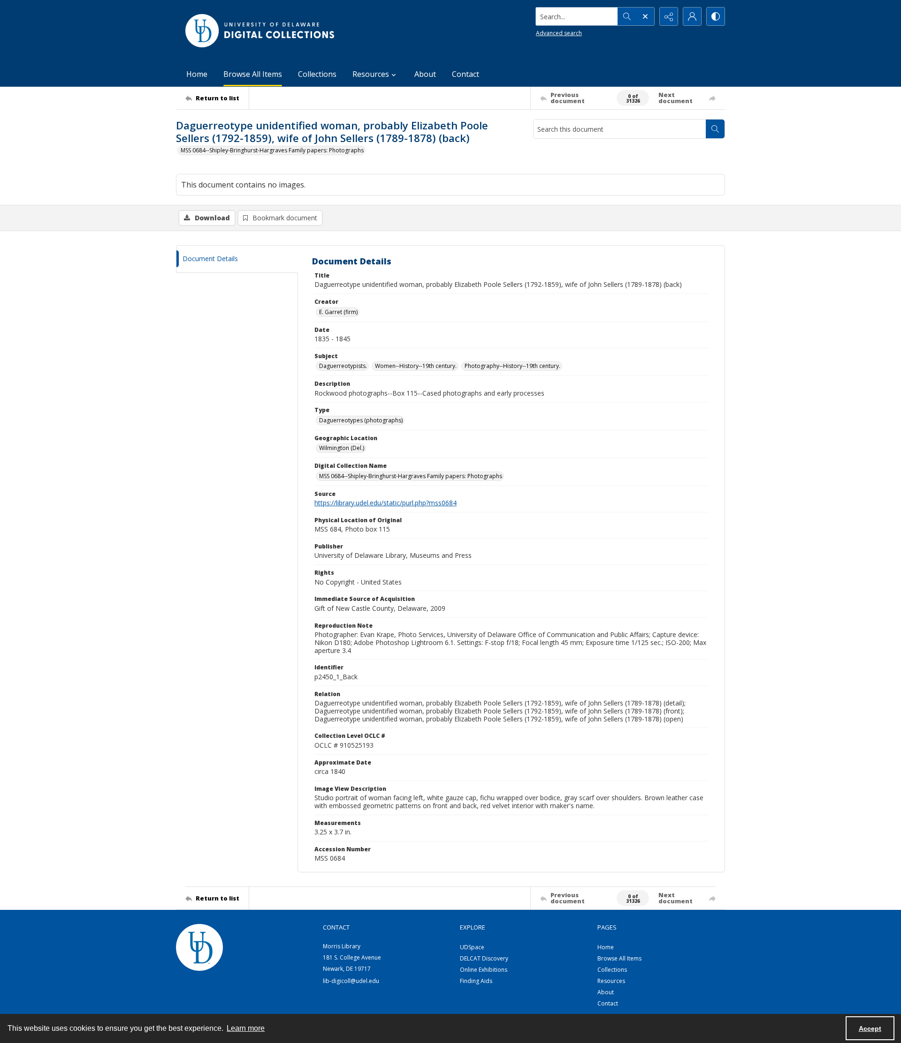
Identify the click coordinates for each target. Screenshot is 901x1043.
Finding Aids (476, 981)
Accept (870, 1028)
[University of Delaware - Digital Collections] (260, 30)
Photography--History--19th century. (512, 366)
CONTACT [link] (336, 927)
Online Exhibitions (483, 970)
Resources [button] (370, 74)
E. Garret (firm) (338, 312)
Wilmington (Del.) (341, 448)
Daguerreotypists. (343, 366)
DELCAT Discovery (484, 958)
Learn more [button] (246, 1028)
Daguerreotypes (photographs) (361, 420)
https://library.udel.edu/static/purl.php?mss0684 (385, 502)
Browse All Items (252, 74)
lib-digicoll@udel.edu (351, 981)
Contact (465, 74)
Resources (611, 981)
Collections (317, 74)
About (425, 74)
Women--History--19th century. (416, 366)
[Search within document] (715, 129)
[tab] (237, 259)
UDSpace (472, 947)
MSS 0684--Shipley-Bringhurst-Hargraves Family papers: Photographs (272, 150)
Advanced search (559, 33)
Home (196, 74)
